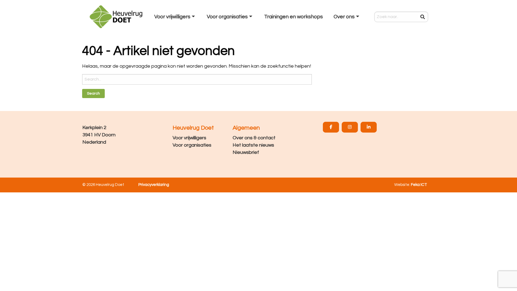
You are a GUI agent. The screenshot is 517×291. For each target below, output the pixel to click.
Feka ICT (419, 185)
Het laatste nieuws (253, 145)
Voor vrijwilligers (189, 137)
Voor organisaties (192, 145)
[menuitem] (175, 16)
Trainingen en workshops (293, 16)
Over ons (344, 16)
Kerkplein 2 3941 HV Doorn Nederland (99, 135)
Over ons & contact (254, 137)
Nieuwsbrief (246, 152)
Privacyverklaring (153, 185)
